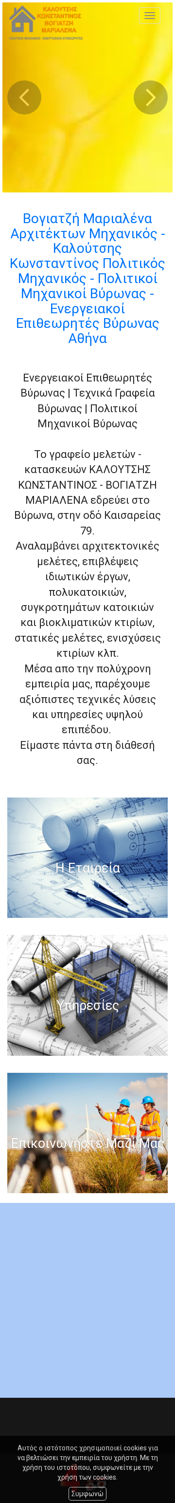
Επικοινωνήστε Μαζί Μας (87, 1144)
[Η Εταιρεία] (87, 858)
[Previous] (24, 97)
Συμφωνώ (87, 1494)
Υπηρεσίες (87, 1006)
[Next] (151, 97)
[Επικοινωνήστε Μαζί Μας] (87, 1133)
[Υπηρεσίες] (87, 995)
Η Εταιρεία (87, 868)
